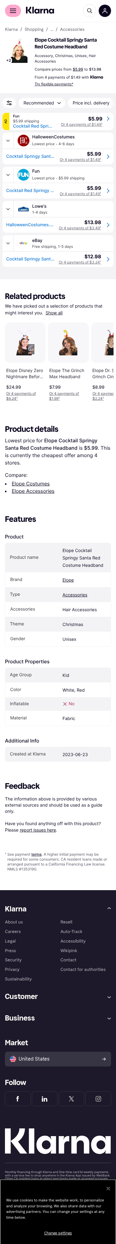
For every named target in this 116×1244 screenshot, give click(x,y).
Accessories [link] (72, 29)
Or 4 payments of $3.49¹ (80, 228)
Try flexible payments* (54, 84)
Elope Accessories (33, 491)
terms (36, 854)
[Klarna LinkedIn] (45, 1098)
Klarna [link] (11, 29)
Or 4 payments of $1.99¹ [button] (64, 396)
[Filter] (9, 103)
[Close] (108, 1188)
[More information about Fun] (8, 175)
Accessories (74, 595)
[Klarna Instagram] (98, 1098)
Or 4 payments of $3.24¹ (80, 262)
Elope (68, 580)
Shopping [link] (34, 29)
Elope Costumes (31, 484)
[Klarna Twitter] (71, 1098)
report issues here (38, 830)
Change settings (58, 1233)
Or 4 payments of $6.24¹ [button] (21, 396)
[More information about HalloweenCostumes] (8, 140)
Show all (53, 313)
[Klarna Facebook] (18, 1098)
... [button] (51, 29)
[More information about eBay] (8, 243)
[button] (18, 50)
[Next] (102, 360)
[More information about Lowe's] (8, 209)
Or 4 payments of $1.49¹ (81, 124)
